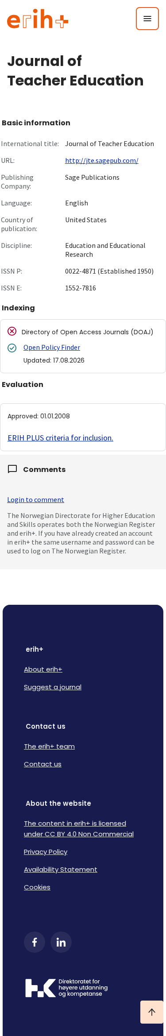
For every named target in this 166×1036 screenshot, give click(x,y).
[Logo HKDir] (83, 989)
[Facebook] (34, 942)
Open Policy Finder (51, 347)
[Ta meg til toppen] (151, 1012)
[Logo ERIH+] (38, 18)
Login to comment (35, 499)
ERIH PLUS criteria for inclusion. (60, 438)
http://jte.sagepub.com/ (102, 160)
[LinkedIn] (61, 942)
